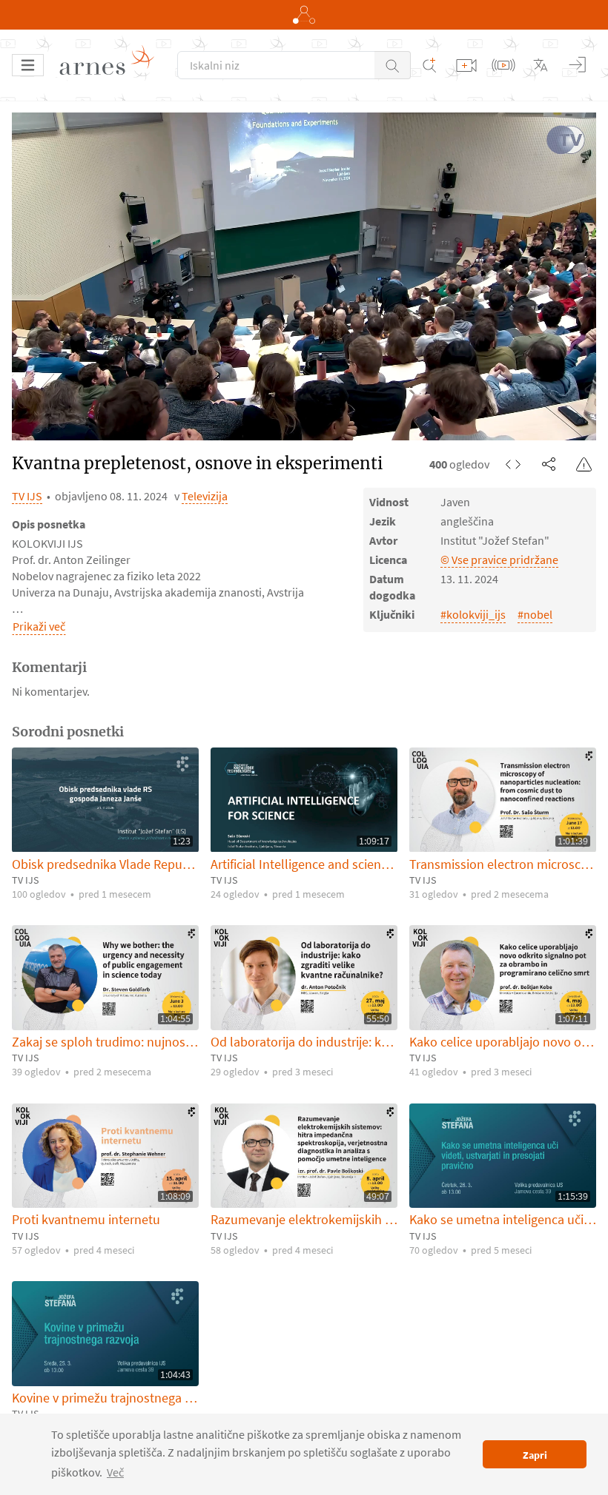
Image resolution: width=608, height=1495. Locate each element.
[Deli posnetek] (549, 464)
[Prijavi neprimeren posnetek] (584, 464)
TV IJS (27, 495)
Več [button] (115, 1472)
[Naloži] (466, 65)
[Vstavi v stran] (513, 464)
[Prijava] (577, 65)
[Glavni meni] (28, 65)
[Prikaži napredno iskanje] (429, 65)
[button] (392, 65)
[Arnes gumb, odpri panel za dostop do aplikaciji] (304, 15)
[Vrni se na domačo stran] (112, 65)
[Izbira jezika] (540, 65)
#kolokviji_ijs (473, 614)
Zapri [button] (535, 1455)
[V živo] (503, 65)
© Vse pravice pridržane (499, 559)
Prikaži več (39, 626)
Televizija (205, 495)
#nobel (535, 614)
